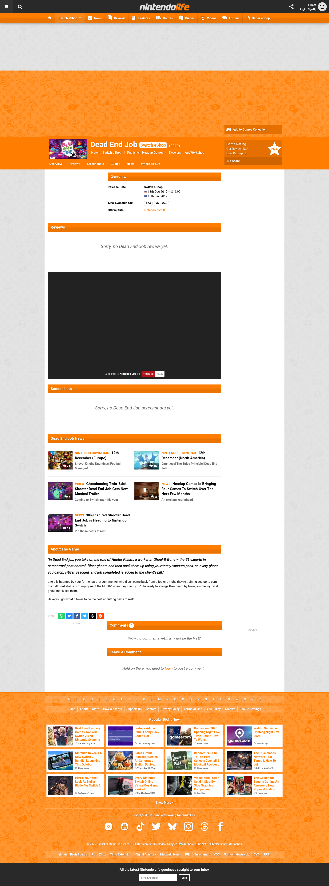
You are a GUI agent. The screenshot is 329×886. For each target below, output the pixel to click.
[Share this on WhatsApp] (61, 616)
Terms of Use (193, 709)
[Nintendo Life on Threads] (204, 827)
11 (68, 528)
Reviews (74, 164)
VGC (217, 854)
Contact (151, 709)
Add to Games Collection (249, 129)
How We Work (112, 709)
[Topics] (6, 6)
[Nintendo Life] (164, 7)
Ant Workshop (194, 152)
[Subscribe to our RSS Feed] (108, 827)
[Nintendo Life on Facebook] (220, 827)
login (169, 668)
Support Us (134, 709)
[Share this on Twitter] (84, 616)
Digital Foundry (145, 854)
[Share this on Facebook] (76, 616)
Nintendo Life (128, 374)
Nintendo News (170, 854)
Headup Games (152, 152)
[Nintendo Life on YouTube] (124, 827)
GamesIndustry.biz (237, 854)
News (130, 164)
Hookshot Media (106, 844)
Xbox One (161, 203)
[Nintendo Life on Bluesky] (172, 827)
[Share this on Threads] (92, 616)
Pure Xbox (99, 854)
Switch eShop (112, 152)
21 (68, 466)
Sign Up (312, 9)
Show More (164, 802)
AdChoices (189, 844)
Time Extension (120, 854)
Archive (230, 709)
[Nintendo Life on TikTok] (140, 827)
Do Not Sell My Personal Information (220, 844)
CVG (257, 854)
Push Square (79, 854)
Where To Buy (150, 164)
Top (72, 709)
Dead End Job (128, 144)
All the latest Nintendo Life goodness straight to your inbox (164, 870)
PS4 (148, 203)
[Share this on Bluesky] (69, 616)
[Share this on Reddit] (100, 616)
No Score (233, 161)
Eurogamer (202, 854)
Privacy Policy (170, 709)
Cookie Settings (250, 709)
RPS (267, 854)
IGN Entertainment (141, 844)
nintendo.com (153, 210)
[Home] (50, 18)
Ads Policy (213, 709)
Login (303, 9)
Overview (55, 164)
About (84, 709)
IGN (187, 854)
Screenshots (95, 164)
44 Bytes (172, 844)
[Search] (20, 6)
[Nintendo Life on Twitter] (156, 827)
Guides (115, 164)
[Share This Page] (291, 6)
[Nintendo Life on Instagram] (188, 827)
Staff (95, 709)
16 (155, 466)
